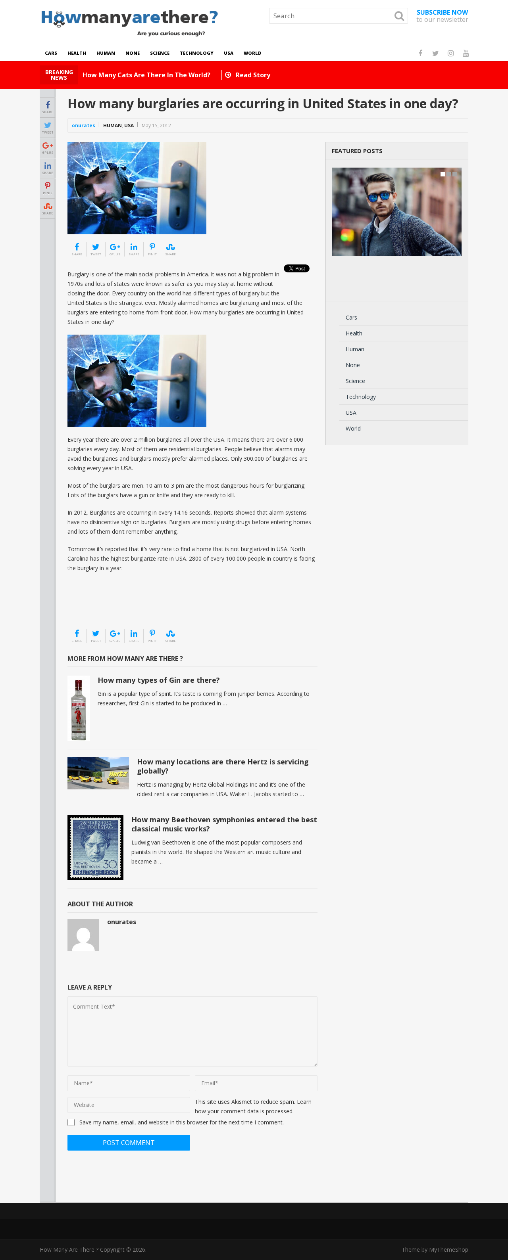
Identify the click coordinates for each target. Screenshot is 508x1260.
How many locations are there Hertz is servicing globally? (223, 766)
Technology (197, 53)
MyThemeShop (448, 1249)
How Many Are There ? (69, 1249)
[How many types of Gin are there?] (78, 708)
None (132, 53)
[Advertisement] (107, 608)
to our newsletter (442, 16)
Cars (51, 53)
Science (159, 53)
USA (228, 53)
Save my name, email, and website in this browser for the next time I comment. (181, 1122)
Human (105, 53)
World (253, 53)
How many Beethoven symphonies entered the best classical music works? (224, 824)
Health (76, 53)
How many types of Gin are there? (159, 680)
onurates (83, 125)
